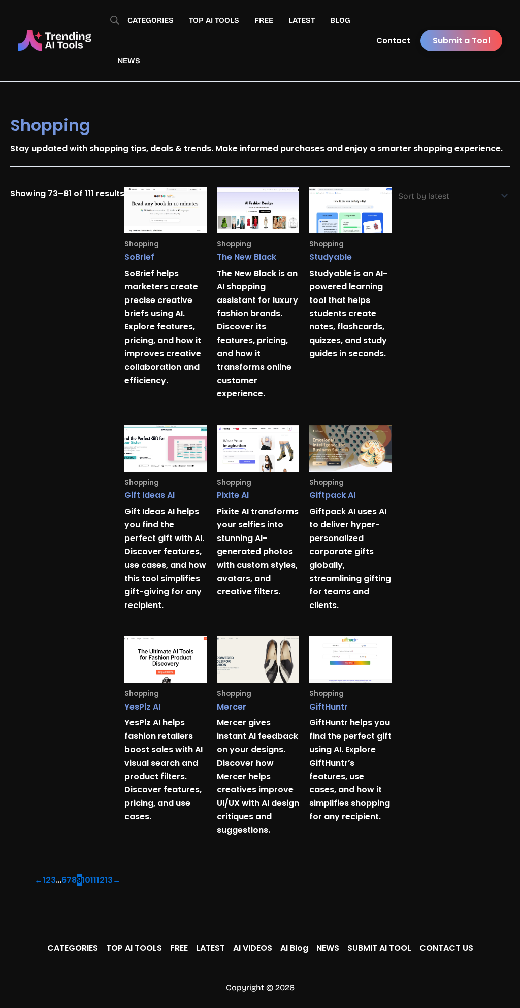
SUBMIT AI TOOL (379, 948)
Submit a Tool (461, 40)
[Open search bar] (115, 20)
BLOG (340, 20)
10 (86, 880)
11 (93, 880)
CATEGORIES (150, 20)
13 (109, 880)
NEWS (128, 60)
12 (100, 880)
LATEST (301, 20)
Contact (393, 40)
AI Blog (294, 948)
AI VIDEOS (252, 948)
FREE (263, 20)
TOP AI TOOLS (214, 20)
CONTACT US (446, 948)
